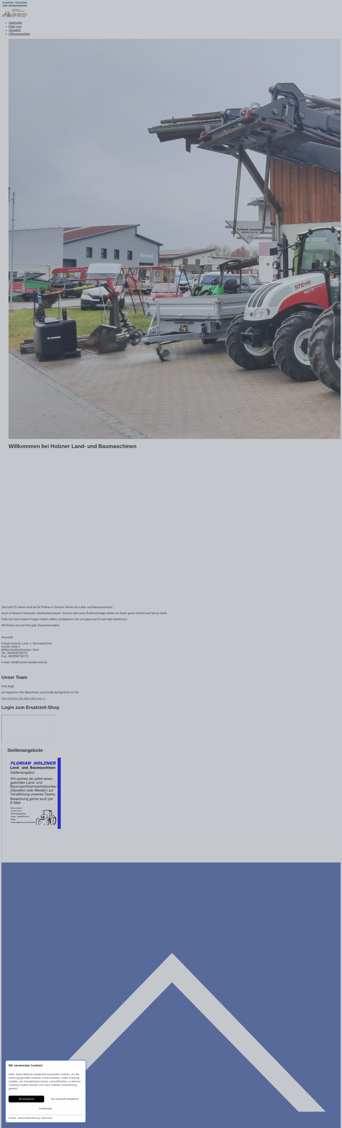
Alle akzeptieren (26, 1098)
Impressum (46, 1118)
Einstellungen (45, 1108)
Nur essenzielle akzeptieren (65, 1098)
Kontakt (12, 1118)
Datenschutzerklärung (28, 1118)
